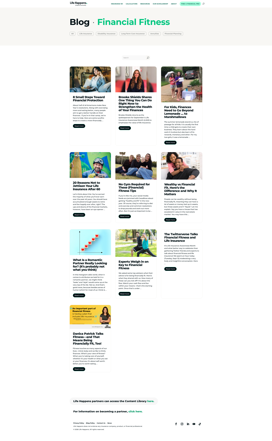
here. (150, 401)
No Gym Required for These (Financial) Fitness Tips (134, 187)
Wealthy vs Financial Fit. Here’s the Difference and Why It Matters (180, 189)
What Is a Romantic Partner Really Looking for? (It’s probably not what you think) (90, 264)
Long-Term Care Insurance (133, 34)
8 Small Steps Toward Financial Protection (89, 98)
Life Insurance (85, 34)
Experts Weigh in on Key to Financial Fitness (133, 265)
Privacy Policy (78, 423)
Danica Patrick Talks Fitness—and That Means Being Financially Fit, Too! (88, 338)
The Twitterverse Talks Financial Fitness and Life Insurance (181, 237)
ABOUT (174, 4)
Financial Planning (173, 34)
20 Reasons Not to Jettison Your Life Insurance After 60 (86, 186)
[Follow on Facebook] (176, 424)
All (72, 34)
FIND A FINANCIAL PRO (190, 4)
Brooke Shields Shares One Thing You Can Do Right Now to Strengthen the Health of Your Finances (135, 103)
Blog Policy (90, 423)
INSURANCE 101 (117, 4)
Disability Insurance (106, 34)
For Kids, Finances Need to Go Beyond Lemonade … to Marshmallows (178, 112)
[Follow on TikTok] (199, 424)
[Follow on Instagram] (182, 424)
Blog (80, 22)
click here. (135, 411)
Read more (79, 126)
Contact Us (101, 423)
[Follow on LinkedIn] (188, 424)
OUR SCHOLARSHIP (160, 4)
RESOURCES (145, 4)
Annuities (154, 34)
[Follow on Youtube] (193, 424)
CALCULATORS (131, 4)
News (109, 423)
